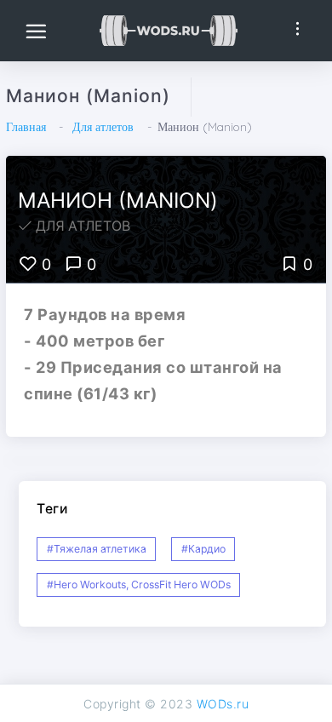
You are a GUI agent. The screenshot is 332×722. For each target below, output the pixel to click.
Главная (26, 127)
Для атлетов (103, 127)
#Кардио (203, 548)
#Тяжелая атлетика (96, 548)
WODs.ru (223, 703)
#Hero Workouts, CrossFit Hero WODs (139, 584)
